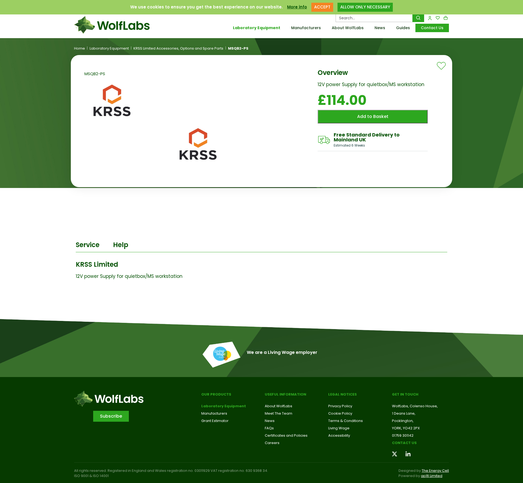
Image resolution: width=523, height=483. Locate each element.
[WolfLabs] (118, 25)
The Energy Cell (435, 470)
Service (87, 244)
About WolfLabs (348, 28)
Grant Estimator (215, 420)
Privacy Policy (340, 406)
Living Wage (338, 428)
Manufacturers (306, 28)
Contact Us (432, 28)
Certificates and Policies (286, 435)
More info (297, 7)
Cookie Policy (340, 413)
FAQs (269, 428)
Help (120, 244)
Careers (272, 442)
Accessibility (339, 435)
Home (79, 48)
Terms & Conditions (345, 420)
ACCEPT (322, 7)
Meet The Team (278, 413)
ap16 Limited (431, 475)
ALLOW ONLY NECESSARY (365, 7)
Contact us (404, 442)
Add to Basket (372, 116)
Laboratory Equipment (256, 28)
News (380, 28)
